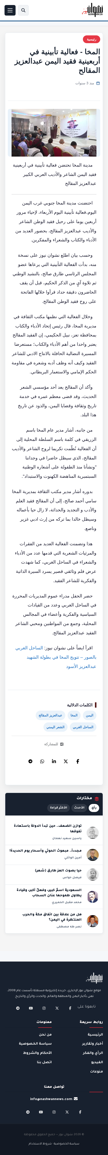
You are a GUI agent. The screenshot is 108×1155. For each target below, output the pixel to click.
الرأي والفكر (93, 1053)
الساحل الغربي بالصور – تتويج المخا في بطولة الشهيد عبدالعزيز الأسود (55, 657)
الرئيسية (95, 1035)
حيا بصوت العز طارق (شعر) (58, 871)
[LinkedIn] (54, 760)
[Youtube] (31, 1008)
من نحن (45, 1035)
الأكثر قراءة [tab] (58, 808)
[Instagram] (44, 1008)
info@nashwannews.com (51, 1099)
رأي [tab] (93, 808)
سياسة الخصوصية (35, 1044)
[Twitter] (66, 760)
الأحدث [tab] (79, 808)
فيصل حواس (72, 877)
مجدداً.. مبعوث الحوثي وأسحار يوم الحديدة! (46, 851)
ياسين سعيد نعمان (67, 838)
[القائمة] (10, 10)
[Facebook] (77, 760)
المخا (74, 715)
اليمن (89, 715)
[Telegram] (30, 760)
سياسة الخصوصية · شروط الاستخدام (54, 1144)
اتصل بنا (44, 1062)
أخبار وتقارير (92, 1044)
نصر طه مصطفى (69, 926)
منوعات (96, 1072)
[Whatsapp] (42, 760)
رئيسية (91, 39)
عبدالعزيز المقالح (50, 715)
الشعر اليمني (55, 727)
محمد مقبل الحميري (67, 902)
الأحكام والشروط (37, 1053)
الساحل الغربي (83, 727)
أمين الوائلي (73, 857)
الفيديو (97, 1062)
